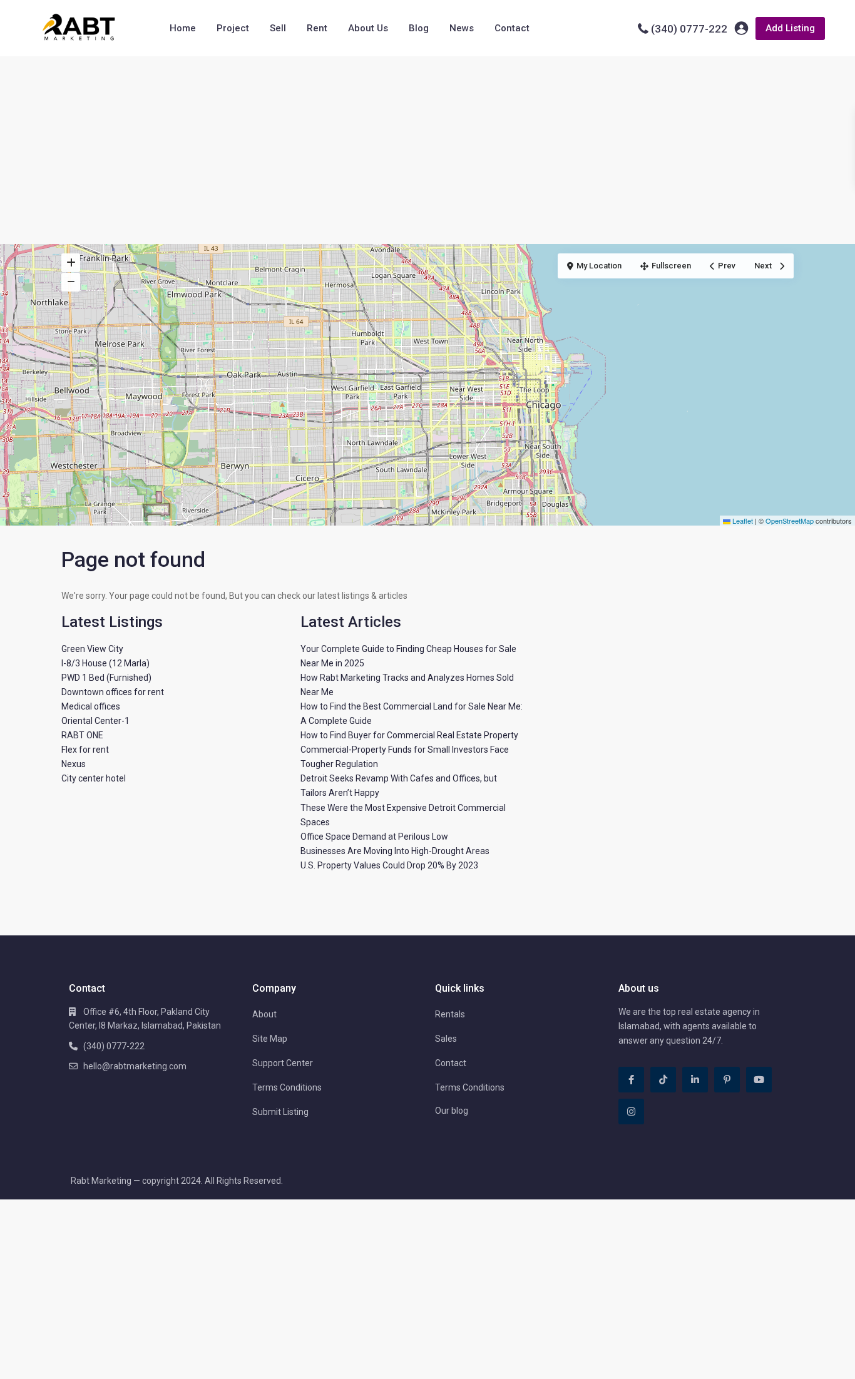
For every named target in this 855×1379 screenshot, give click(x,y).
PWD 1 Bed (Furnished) (106, 678)
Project (233, 28)
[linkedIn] (695, 1079)
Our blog (451, 1111)
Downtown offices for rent (112, 692)
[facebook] (631, 1079)
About (264, 1014)
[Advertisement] (427, 150)
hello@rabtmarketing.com (135, 1066)
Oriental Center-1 (95, 721)
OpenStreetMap (789, 521)
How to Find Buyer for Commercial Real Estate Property (409, 735)
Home (183, 28)
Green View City (92, 649)
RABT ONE (82, 735)
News (461, 28)
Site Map (269, 1039)
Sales (446, 1039)
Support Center (282, 1063)
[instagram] (631, 1111)
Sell (278, 28)
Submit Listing (280, 1112)
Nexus (73, 764)
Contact (512, 28)
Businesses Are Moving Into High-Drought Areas (394, 851)
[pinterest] (727, 1079)
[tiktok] (663, 1079)
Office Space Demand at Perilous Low (374, 837)
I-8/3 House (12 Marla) (105, 663)
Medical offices (90, 706)
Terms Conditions (287, 1087)
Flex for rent (85, 750)
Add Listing (790, 28)
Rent (317, 28)
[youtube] (759, 1079)
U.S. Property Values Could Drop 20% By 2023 (389, 865)
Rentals (450, 1014)
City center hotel (93, 778)
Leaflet (741, 521)
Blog (419, 28)
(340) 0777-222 (689, 29)
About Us (368, 28)
